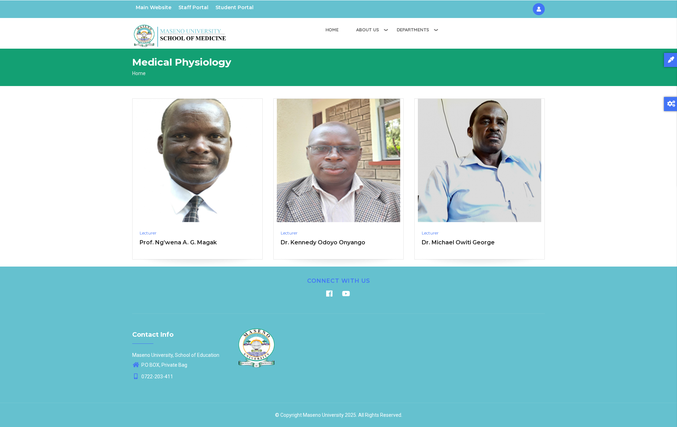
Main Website (153, 7)
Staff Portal (193, 7)
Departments (413, 29)
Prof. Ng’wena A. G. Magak (178, 242)
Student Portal (234, 7)
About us (367, 29)
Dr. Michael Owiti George (458, 242)
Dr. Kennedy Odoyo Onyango (323, 242)
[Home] (179, 32)
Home (331, 29)
